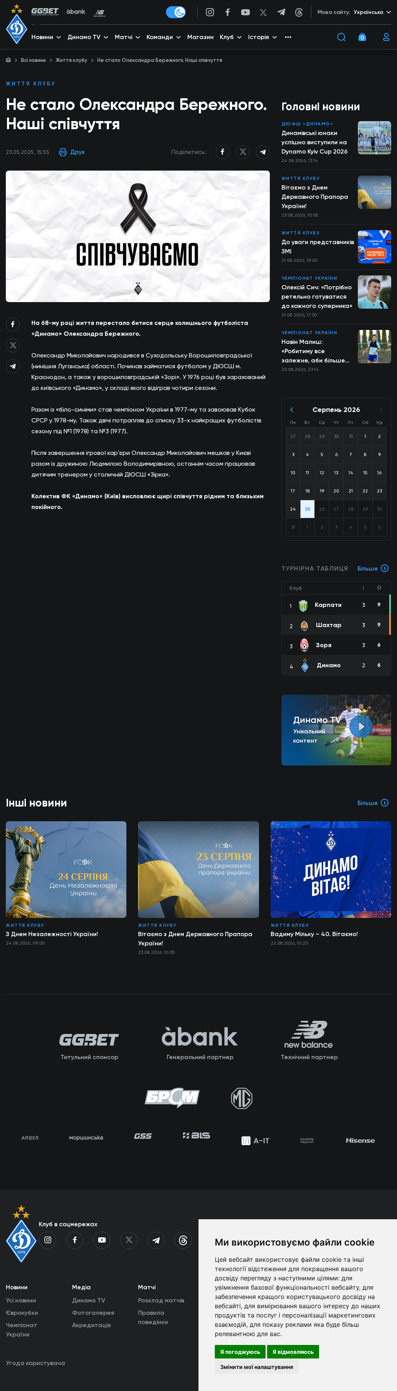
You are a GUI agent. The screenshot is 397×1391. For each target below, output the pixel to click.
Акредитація (91, 1325)
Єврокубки (22, 1312)
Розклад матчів (161, 1300)
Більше (367, 568)
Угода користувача (35, 1363)
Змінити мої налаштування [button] (256, 1367)
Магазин (200, 37)
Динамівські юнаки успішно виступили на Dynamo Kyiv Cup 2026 (314, 142)
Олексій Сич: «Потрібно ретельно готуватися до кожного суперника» (316, 296)
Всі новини (33, 60)
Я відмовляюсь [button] (293, 1351)
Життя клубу (71, 60)
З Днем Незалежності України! (52, 934)
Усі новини (21, 1300)
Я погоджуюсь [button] (240, 1351)
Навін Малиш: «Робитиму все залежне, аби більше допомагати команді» (314, 351)
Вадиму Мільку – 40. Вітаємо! (314, 934)
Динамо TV (88, 1300)
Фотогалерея (93, 1312)
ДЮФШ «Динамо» (307, 123)
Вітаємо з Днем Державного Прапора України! (314, 197)
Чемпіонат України (309, 278)
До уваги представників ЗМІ (317, 246)
